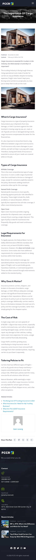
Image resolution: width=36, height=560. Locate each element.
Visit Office (4, 505)
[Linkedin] (15, 548)
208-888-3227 (6, 479)
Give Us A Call (5, 477)
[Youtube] (25, 548)
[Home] (7, 453)
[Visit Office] (2, 500)
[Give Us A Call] (2, 473)
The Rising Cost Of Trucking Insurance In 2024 (19, 401)
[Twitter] (18, 548)
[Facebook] (11, 548)
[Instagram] (21, 548)
